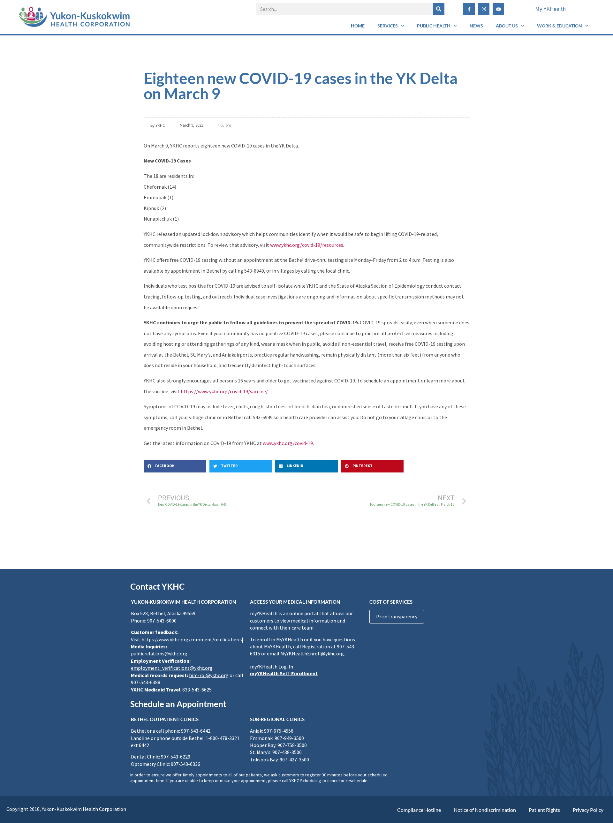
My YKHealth (550, 8)
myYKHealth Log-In (271, 666)
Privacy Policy (588, 810)
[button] (175, 466)
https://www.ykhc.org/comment (176, 639)
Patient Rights (544, 810)
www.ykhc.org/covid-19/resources (306, 245)
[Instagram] (483, 9)
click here (230, 639)
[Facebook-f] (469, 9)
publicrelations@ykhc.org (159, 653)
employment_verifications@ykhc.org (172, 668)
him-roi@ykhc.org (209, 675)
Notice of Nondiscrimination (485, 810)
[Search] (438, 9)
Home (358, 25)
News (476, 25)
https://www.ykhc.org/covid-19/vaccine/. (225, 391)
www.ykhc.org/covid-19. (288, 443)
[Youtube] (498, 9)
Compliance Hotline (419, 810)
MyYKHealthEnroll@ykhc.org (312, 653)
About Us (507, 25)
